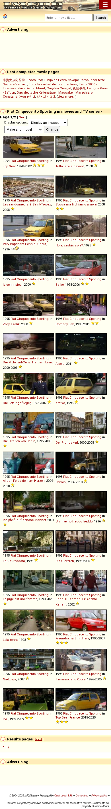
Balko (60, 285)
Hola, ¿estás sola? (69, 245)
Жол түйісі (27, 96)
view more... (66, 96)
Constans (10, 96)
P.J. (5, 719)
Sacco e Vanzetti (15, 84)
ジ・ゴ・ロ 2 (46, 96)
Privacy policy (99, 795)
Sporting (42, 161)
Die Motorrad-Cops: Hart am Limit (28, 362)
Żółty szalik (11, 324)
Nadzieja (9, 679)
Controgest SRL (63, 795)
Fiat (13, 161)
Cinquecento (26, 161)
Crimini (61, 482)
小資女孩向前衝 (14, 80)
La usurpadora (14, 561)
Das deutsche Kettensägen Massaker (45, 92)
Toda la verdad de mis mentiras (53, 84)
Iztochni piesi (12, 285)
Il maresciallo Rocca (71, 679)
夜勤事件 (79, 88)
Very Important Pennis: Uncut (24, 244)
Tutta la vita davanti (70, 166)
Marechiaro (83, 92)
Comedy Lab (65, 324)
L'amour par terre (92, 80)
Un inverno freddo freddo (74, 521)
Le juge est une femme (20, 599)
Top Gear (9, 166)
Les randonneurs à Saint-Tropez (27, 204)
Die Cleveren (65, 561)
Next (22, 117)
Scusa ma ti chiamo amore (76, 204)
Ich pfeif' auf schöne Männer (24, 520)
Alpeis (60, 364)
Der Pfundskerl (67, 442)
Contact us (82, 795)
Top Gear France (68, 717)
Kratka (60, 403)
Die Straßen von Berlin (19, 441)
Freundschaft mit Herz (72, 638)
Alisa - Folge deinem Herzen (24, 481)
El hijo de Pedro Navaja (61, 80)
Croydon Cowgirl (59, 88)
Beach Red (34, 80)
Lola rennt (10, 640)
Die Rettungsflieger (16, 403)
